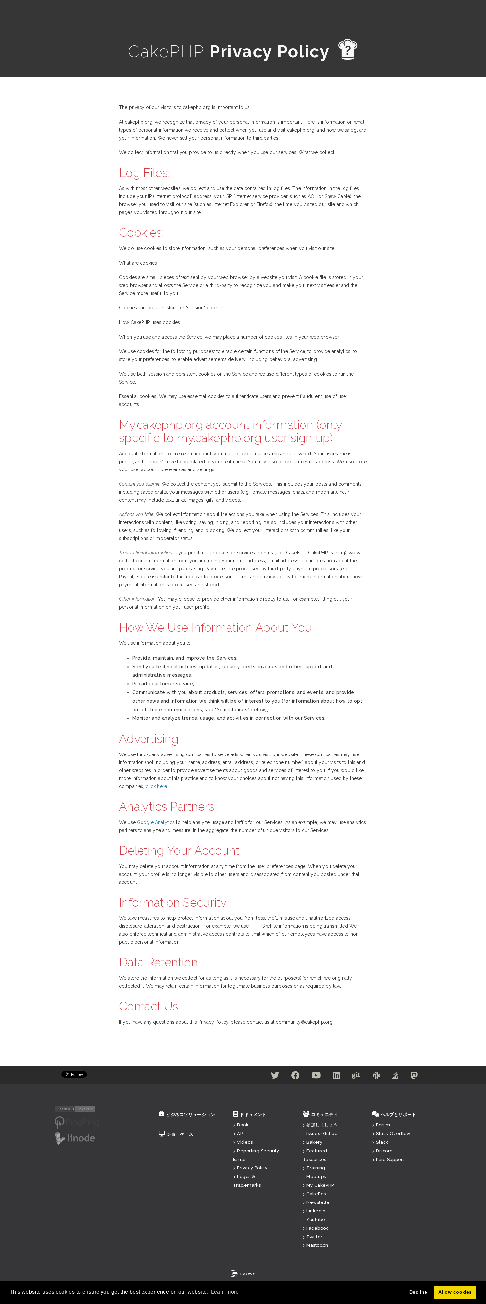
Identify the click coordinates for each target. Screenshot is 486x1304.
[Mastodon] (414, 1076)
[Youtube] (316, 1076)
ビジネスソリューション (190, 1114)
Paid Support (390, 1159)
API (240, 1133)
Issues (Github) (322, 1133)
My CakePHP (320, 1185)
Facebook (317, 1228)
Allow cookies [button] (455, 1292)
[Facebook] (295, 1076)
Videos (245, 1142)
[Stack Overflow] (395, 1076)
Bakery (314, 1142)
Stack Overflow (393, 1133)
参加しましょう (322, 1124)
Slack (382, 1142)
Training (315, 1167)
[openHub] (75, 1108)
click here (156, 786)
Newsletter (318, 1202)
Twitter (314, 1236)
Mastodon (317, 1245)
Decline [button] (418, 1292)
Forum (383, 1124)
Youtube (315, 1219)
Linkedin (315, 1210)
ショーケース (180, 1134)
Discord (384, 1150)
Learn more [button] (225, 1292)
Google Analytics (156, 822)
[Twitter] (275, 1076)
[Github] (356, 1076)
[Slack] (376, 1076)
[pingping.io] (77, 1122)
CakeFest (316, 1193)
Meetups (316, 1176)
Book (242, 1124)
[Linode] (75, 1138)
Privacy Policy (252, 1167)
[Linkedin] (336, 1076)
